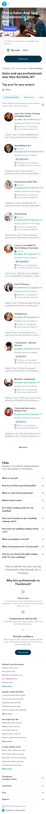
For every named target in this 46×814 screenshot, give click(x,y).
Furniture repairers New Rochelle (14, 710)
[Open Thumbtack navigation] (5, 4)
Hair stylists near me (9, 730)
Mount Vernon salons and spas (13, 750)
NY (14, 68)
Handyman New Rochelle (11, 703)
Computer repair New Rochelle (13, 695)
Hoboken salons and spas (11, 765)
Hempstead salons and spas (12, 761)
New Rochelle (22, 68)
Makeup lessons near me (11, 734)
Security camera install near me (14, 737)
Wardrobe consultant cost (12, 675)
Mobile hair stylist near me (12, 723)
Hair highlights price (9, 679)
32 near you (9, 28)
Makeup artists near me (11, 726)
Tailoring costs (7, 682)
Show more (7, 686)
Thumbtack (6, 68)
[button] (19, 149)
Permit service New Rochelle (12, 699)
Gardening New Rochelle (11, 706)
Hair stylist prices (8, 671)
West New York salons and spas (14, 758)
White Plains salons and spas (13, 754)
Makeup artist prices (10, 668)
